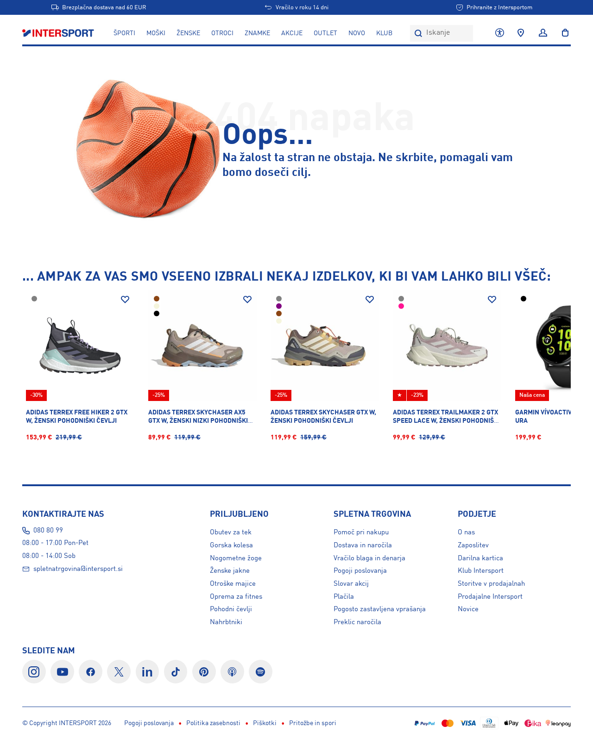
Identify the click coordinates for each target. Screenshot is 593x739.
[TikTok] (176, 671)
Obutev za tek (231, 532)
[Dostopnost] (500, 33)
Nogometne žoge (236, 558)
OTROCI (222, 33)
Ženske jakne (230, 571)
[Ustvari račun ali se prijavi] (543, 33)
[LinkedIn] (147, 671)
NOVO (356, 33)
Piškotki (265, 723)
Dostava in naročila (363, 545)
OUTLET (325, 33)
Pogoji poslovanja (360, 571)
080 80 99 (48, 530)
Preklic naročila (357, 622)
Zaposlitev (473, 545)
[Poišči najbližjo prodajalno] (521, 33)
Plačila (344, 597)
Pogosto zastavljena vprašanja (380, 609)
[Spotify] (260, 671)
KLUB (384, 33)
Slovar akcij (351, 584)
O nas (466, 532)
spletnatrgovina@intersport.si (78, 569)
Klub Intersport (481, 571)
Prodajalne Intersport (490, 597)
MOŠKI (155, 33)
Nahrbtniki (226, 622)
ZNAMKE (257, 33)
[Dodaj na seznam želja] (125, 299)
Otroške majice (233, 584)
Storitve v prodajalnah (491, 584)
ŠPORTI (124, 33)
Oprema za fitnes (236, 597)
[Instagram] (34, 671)
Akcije (292, 33)
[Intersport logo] (59, 33)
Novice (468, 609)
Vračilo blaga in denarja (369, 558)
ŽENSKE (188, 33)
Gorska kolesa (231, 545)
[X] (119, 671)
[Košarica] (562, 33)
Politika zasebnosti (213, 723)
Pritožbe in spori (312, 723)
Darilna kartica (480, 558)
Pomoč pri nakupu (361, 532)
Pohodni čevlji (231, 609)
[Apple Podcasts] (232, 671)
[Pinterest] (204, 671)
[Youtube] (62, 671)
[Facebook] (90, 671)
